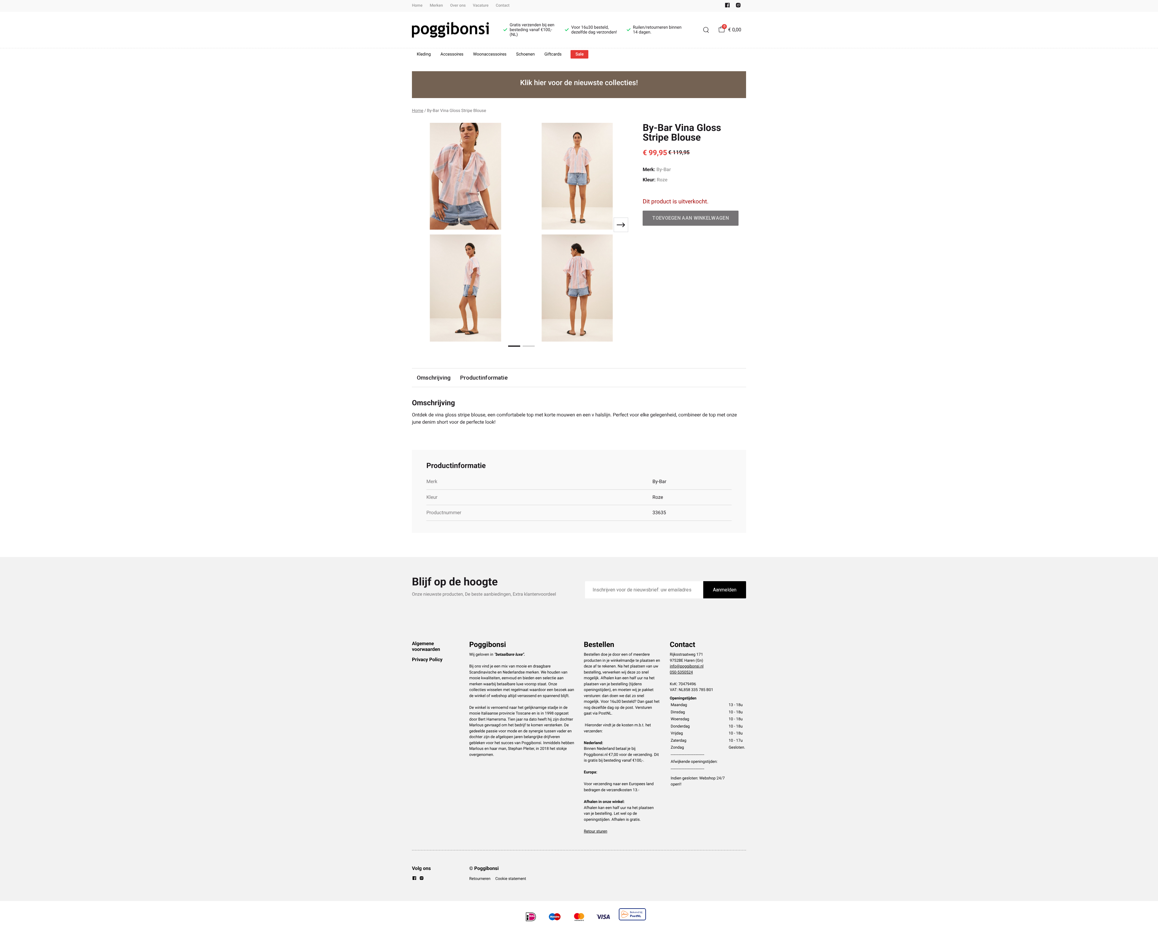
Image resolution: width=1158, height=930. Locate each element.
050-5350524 (681, 672)
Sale (579, 54)
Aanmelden (724, 590)
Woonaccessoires (490, 54)
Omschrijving (434, 377)
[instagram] (738, 6)
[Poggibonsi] (450, 29)
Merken (436, 5)
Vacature (481, 5)
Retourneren (479, 879)
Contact (503, 5)
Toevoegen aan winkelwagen (690, 218)
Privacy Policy (427, 659)
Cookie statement (510, 879)
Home (417, 5)
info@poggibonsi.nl (687, 666)
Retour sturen (595, 831)
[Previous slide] (421, 225)
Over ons (458, 5)
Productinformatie (484, 377)
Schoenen (525, 54)
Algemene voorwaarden (426, 646)
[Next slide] (621, 225)
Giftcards (553, 54)
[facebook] (727, 6)
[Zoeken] (706, 30)
